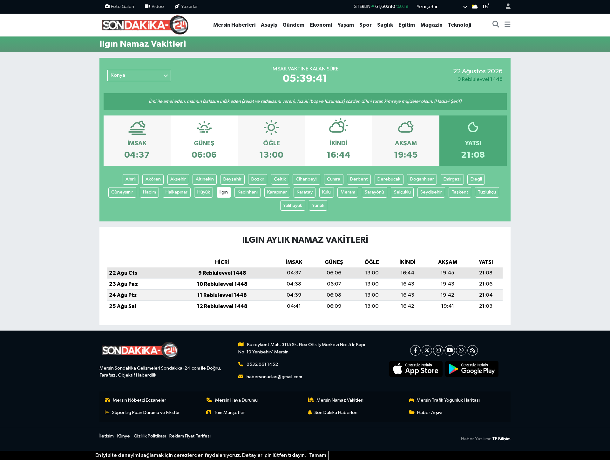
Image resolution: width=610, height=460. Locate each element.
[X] (427, 350)
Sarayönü (374, 192)
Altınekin (205, 179)
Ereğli (476, 179)
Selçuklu (402, 192)
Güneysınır (122, 192)
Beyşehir (232, 179)
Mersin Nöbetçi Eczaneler (139, 400)
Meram (348, 192)
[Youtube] (449, 350)
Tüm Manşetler (229, 412)
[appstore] (416, 369)
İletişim (106, 436)
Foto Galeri (122, 6)
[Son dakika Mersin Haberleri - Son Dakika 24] (147, 24)
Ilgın (224, 192)
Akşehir (178, 179)
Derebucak (388, 179)
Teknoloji (459, 25)
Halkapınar (176, 192)
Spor (365, 25)
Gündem (293, 25)
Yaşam (345, 25)
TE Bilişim (501, 439)
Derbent (359, 179)
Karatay (305, 192)
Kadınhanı (248, 192)
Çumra (333, 179)
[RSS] (472, 350)
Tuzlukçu (487, 192)
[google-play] (472, 369)
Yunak (318, 205)
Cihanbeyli (306, 179)
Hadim (149, 192)
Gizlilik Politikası (150, 436)
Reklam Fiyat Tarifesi (190, 436)
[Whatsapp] (461, 350)
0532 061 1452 (262, 364)
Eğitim (406, 25)
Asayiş (269, 25)
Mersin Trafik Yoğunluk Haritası (448, 400)
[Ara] (496, 25)
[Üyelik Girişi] (505, 7)
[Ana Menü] (508, 25)
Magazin (431, 25)
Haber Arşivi (429, 412)
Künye (123, 436)
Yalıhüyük (292, 205)
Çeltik (280, 179)
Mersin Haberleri (234, 25)
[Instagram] (438, 350)
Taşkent (460, 192)
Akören (153, 179)
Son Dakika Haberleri (336, 412)
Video (158, 6)
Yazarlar (189, 6)
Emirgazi (452, 179)
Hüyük (203, 192)
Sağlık (385, 25)
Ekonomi (321, 25)
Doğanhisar (422, 179)
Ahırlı (130, 179)
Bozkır (257, 179)
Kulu (326, 192)
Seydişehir (431, 192)
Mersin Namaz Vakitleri (339, 400)
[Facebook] (415, 350)
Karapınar (277, 192)
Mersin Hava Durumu (236, 400)
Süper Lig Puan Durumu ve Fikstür (146, 412)
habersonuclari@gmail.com (274, 376)
